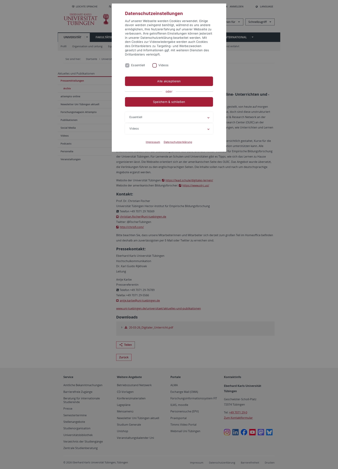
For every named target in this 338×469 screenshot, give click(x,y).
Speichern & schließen (169, 102)
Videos (163, 65)
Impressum (153, 142)
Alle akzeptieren (169, 81)
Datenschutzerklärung (178, 142)
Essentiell (138, 65)
